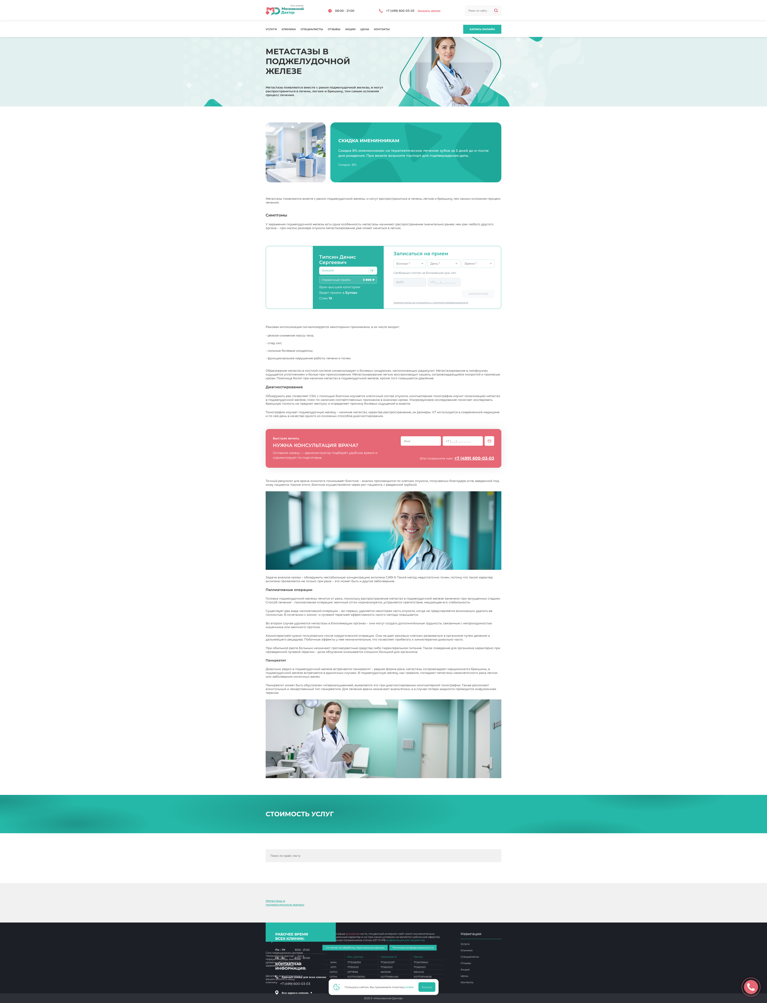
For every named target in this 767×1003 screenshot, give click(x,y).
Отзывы (334, 29)
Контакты (382, 29)
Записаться (478, 293)
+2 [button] (371, 270)
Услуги (271, 29)
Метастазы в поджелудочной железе (308, 693)
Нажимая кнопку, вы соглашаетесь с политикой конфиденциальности (430, 302)
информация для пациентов (405, 940)
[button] (372, 270)
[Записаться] (489, 441)
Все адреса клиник (297, 992)
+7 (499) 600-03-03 (474, 458)
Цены (364, 29)
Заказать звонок (429, 10)
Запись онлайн (482, 29)
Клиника (289, 29)
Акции (350, 29)
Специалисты (312, 29)
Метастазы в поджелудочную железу (285, 903)
